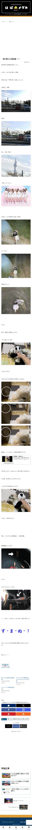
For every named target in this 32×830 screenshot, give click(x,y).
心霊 (21, 719)
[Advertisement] (16, 39)
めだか (4, 719)
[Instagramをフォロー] (23, 709)
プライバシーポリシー (8, 822)
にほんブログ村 (5, 667)
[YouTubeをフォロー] (8, 714)
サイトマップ (16, 824)
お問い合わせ (23, 822)
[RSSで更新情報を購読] (23, 714)
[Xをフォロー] (23, 705)
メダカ (10, 719)
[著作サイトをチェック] (8, 705)
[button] (23, 726)
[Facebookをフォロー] (8, 709)
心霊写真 (27, 719)
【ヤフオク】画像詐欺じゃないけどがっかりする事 (22, 679)
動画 (16, 719)
